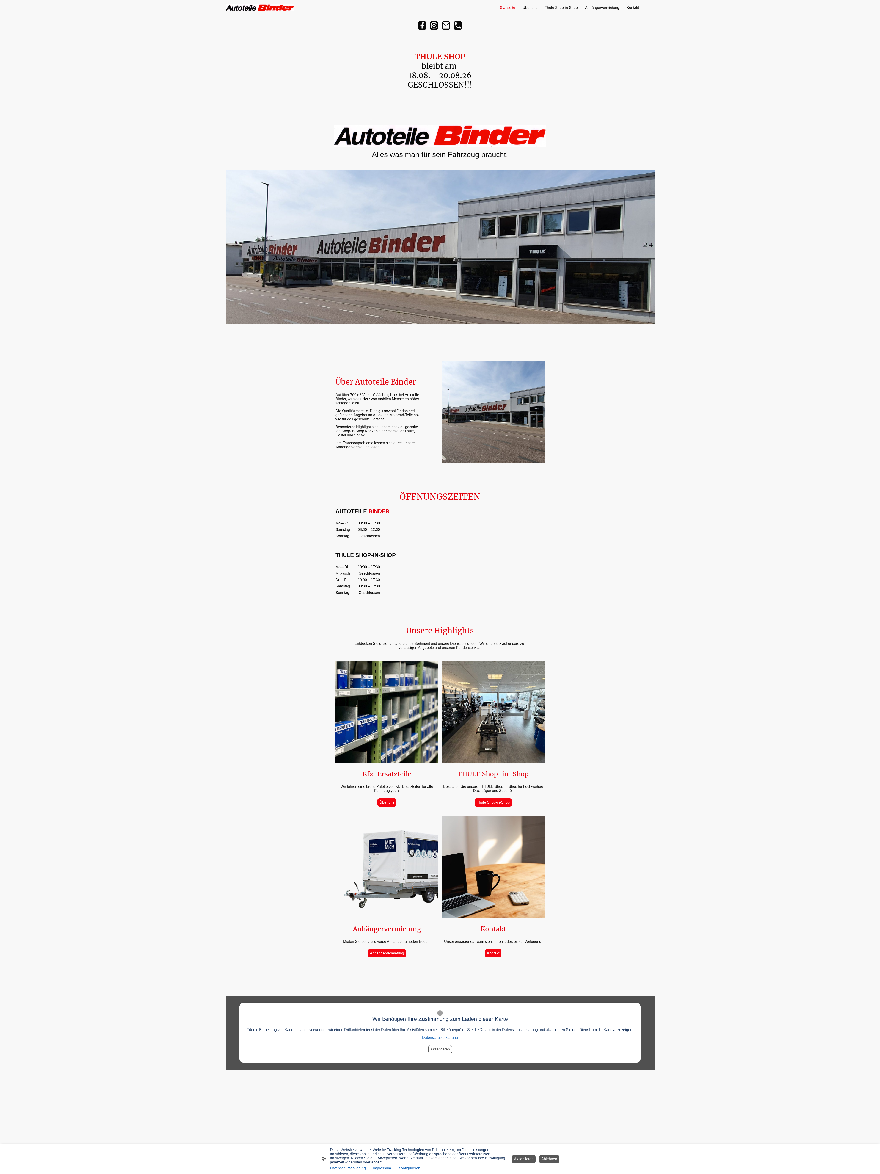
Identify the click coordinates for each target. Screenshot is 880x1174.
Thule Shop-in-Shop (493, 802)
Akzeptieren (440, 1049)
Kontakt (493, 953)
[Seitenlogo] (260, 7)
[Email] (446, 25)
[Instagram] (434, 25)
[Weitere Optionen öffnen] (648, 7)
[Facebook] (422, 25)
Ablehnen (549, 1159)
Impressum (382, 1168)
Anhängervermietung (387, 953)
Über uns (387, 802)
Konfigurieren (409, 1168)
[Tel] (458, 25)
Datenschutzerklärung (440, 1037)
